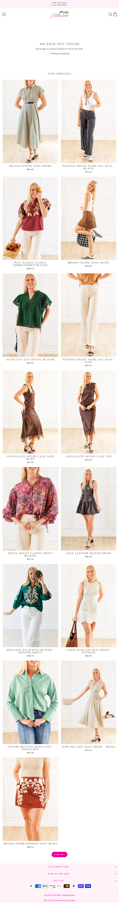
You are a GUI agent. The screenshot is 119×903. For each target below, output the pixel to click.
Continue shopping (59, 53)
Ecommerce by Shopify (64, 900)
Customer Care (58, 866)
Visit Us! (58, 880)
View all (59, 854)
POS (45, 900)
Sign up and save (59, 873)
